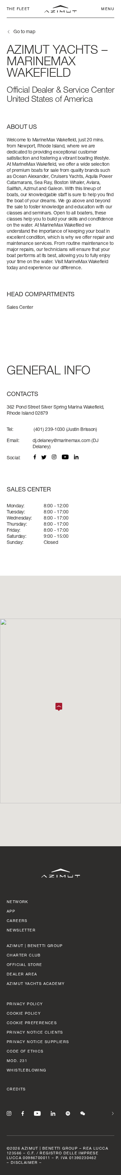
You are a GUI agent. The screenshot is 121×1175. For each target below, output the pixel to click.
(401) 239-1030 (49, 429)
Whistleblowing (26, 1070)
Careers (17, 920)
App (11, 911)
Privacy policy (25, 1003)
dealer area (22, 974)
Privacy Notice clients (35, 1032)
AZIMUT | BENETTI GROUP (35, 945)
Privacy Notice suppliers (38, 1041)
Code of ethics (25, 1051)
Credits (16, 1089)
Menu (107, 8)
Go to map (24, 31)
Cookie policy (24, 1013)
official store (24, 964)
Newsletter (21, 930)
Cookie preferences (32, 1022)
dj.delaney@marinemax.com (61, 440)
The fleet (18, 8)
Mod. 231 (17, 1060)
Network (17, 901)
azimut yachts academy (36, 983)
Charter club (24, 955)
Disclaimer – (26, 1162)
